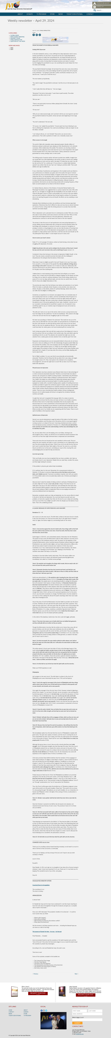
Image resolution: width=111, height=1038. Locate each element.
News (60, 14)
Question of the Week (17, 41)
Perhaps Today (15, 38)
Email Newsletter (45, 30)
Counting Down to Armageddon (41, 885)
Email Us (100, 7)
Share (34, 32)
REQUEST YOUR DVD (38, 993)
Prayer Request (103, 3)
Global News (14, 35)
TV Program (41, 14)
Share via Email (37, 35)
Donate (30, 14)
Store (52, 14)
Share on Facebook (34, 35)
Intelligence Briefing (17, 37)
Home (10, 1010)
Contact (90, 14)
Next (76, 974)
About (20, 14)
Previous (36, 974)
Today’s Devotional (75, 14)
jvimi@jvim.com (80, 1034)
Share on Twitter (40, 35)
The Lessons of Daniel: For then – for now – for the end (47, 931)
